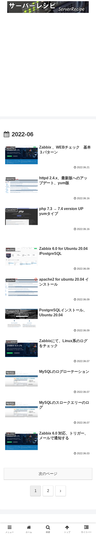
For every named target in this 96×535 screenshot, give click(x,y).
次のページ (48, 474)
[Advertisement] (48, 68)
